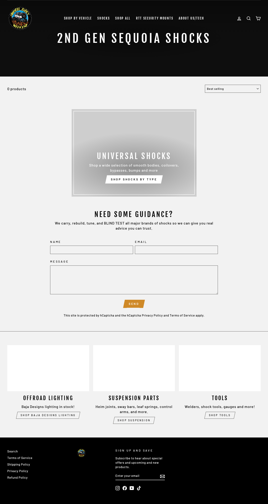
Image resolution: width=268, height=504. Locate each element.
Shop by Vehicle (78, 18)
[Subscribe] (162, 476)
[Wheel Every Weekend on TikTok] (139, 488)
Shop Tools (220, 415)
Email (141, 241)
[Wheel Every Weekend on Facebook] (125, 488)
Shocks (103, 18)
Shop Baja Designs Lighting (48, 415)
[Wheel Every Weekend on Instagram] (117, 488)
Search (12, 451)
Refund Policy (17, 477)
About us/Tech (191, 18)
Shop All (123, 18)
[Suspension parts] (134, 368)
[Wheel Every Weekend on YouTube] (132, 488)
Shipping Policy (18, 464)
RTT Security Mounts (154, 18)
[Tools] (220, 368)
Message (59, 261)
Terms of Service (182, 315)
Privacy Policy (152, 315)
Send (134, 303)
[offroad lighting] (48, 368)
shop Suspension (134, 420)
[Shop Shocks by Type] (134, 153)
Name (55, 241)
